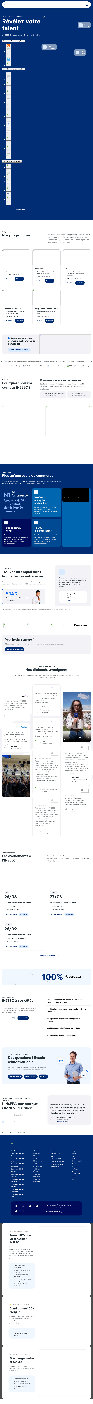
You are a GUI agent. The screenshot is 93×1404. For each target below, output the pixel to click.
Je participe (23, 914)
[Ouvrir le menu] (87, 5)
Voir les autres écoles (11, 1122)
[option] (21, 46)
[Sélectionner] (59, 877)
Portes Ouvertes (30, 1076)
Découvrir (19, 279)
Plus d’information (11, 914)
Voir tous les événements (46, 955)
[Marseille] (59, 882)
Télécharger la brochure (15, 649)
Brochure (9, 279)
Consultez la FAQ (9, 1018)
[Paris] (59, 879)
